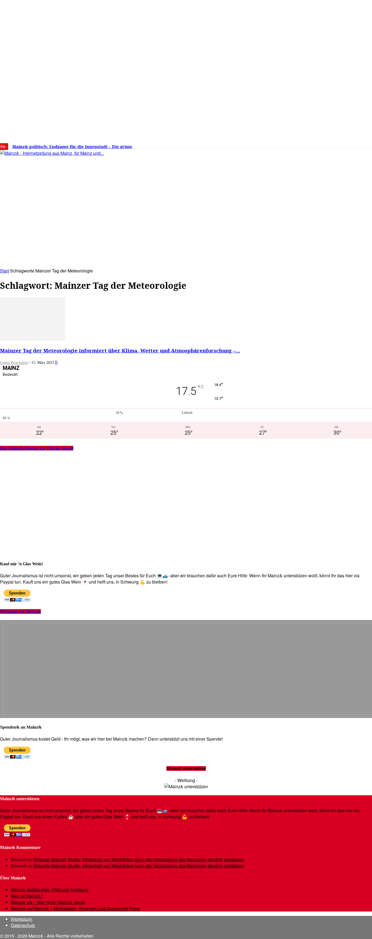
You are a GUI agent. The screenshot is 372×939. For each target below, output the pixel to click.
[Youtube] (326, 144)
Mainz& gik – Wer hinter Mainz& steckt (48, 902)
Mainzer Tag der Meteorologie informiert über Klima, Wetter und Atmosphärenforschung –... (120, 350)
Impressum (21, 919)
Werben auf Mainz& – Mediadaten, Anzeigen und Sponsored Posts (75, 908)
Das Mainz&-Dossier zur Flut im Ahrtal (36, 448)
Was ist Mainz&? (27, 896)
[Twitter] (318, 144)
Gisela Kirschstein (14, 363)
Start (4, 271)
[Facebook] (302, 144)
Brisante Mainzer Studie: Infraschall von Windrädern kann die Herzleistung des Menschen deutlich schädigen (139, 859)
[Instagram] (310, 144)
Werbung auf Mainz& (20, 611)
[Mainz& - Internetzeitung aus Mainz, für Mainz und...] (83, 195)
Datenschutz (23, 925)
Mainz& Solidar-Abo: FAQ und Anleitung (50, 889)
